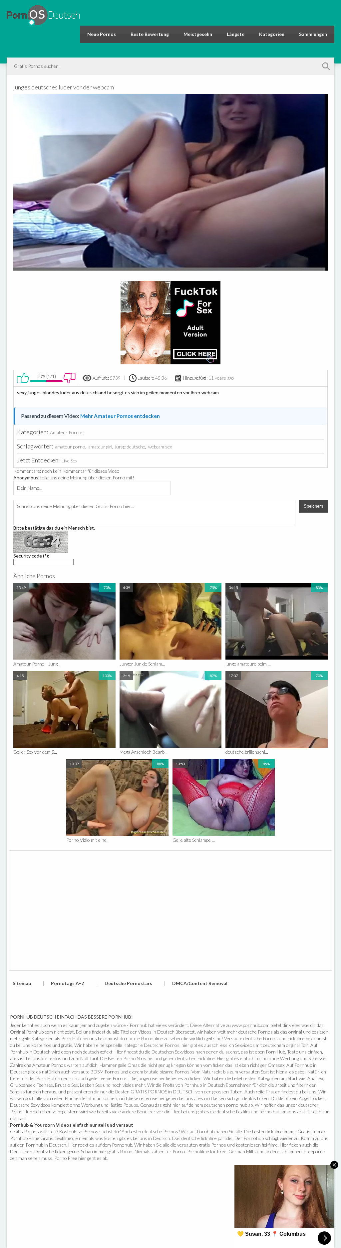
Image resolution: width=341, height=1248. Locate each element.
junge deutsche (130, 446)
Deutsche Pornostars (128, 983)
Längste (235, 34)
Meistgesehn (197, 34)
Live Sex (69, 460)
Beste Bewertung (150, 34)
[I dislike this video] (70, 378)
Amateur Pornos (67, 432)
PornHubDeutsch (43, 14)
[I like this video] (23, 378)
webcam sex (160, 446)
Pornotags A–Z (68, 983)
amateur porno (70, 446)
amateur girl (100, 446)
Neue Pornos (101, 34)
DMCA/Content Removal (199, 983)
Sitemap (22, 983)
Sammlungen (313, 34)
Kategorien (271, 34)
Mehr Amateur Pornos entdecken (120, 416)
